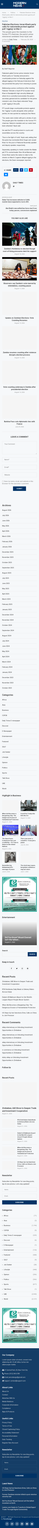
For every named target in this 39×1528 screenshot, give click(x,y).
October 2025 (7, 562)
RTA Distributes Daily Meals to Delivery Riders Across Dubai (26, 1122)
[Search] (37, 4)
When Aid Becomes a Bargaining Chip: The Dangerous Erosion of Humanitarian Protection (25, 1150)
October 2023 (7, 688)
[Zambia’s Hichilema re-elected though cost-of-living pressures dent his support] (19, 234)
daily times (13, 39)
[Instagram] (22, 968)
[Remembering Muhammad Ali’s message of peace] (10, 857)
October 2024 (7, 625)
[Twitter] (17, 968)
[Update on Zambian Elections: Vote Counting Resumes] (19, 303)
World (20, 1299)
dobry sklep (6, 1057)
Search (5, 951)
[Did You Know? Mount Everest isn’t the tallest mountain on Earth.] (19, 933)
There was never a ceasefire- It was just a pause (28, 840)
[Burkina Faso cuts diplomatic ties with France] (19, 407)
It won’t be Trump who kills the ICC (28, 814)
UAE (20, 1294)
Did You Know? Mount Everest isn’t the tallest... (18, 938)
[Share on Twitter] (26, 170)
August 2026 (6, 510)
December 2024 (7, 615)
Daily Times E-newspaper (20, 1235)
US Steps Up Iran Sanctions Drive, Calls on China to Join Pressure (26, 1164)
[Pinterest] (27, 968)
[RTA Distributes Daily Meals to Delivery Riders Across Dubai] (8, 1123)
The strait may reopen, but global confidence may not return (28, 867)
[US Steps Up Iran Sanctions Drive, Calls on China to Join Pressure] (8, 1165)
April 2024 (5, 657)
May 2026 (5, 526)
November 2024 (7, 620)
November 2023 (7, 683)
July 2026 (5, 515)
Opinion (20, 1274)
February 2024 (7, 667)
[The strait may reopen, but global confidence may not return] (29, 857)
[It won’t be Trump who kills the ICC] (29, 805)
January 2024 (7, 672)
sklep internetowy (8, 1027)
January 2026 (7, 547)
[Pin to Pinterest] (31, 170)
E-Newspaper (20, 1245)
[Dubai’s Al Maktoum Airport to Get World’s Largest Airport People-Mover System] (8, 1136)
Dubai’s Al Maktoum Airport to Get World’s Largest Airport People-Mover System (26, 1136)
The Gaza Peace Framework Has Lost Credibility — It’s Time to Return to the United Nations (10, 842)
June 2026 (6, 521)
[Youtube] (26, 1524)
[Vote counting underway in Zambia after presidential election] (19, 372)
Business (20, 1225)
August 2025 (6, 573)
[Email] (31, 1524)
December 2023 (7, 677)
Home (4, 12)
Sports (20, 1284)
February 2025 (7, 604)
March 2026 (6, 536)
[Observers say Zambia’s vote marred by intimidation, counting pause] (19, 268)
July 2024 (5, 641)
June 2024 (6, 646)
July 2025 (5, 578)
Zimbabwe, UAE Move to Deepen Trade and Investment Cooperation (19, 1109)
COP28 (20, 1230)
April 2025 (5, 594)
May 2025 (5, 589)
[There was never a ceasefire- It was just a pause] (29, 830)
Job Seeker (20, 1265)
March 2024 (6, 662)
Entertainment (20, 1250)
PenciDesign (7, 1519)
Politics (13, 12)
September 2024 (8, 630)
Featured (20, 1255)
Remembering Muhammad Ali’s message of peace (8, 867)
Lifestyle (20, 1270)
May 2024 (5, 651)
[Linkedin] (22, 1524)
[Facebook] (11, 968)
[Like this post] (16, 170)
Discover (20, 1240)
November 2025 (7, 557)
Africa (20, 1216)
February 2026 (7, 542)
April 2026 (5, 531)
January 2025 (7, 610)
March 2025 (6, 599)
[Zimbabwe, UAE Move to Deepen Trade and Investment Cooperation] (19, 1093)
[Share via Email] (6, 174)
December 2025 (7, 552)
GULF (20, 1260)
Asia (20, 1221)
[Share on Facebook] (21, 170)
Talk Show (20, 1289)
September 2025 (8, 568)
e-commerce (6, 1050)
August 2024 (6, 636)
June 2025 (6, 583)
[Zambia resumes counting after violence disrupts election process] (19, 337)
